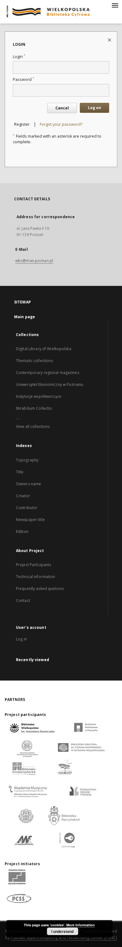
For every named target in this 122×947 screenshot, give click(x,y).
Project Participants (33, 564)
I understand (62, 931)
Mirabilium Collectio (34, 408)
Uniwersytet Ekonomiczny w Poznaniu (49, 384)
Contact (23, 600)
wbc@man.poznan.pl (34, 260)
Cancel (62, 108)
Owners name (28, 484)
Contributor (26, 507)
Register (22, 124)
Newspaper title (30, 519)
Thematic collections (34, 360)
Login (19, 56)
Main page (24, 316)
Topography (27, 460)
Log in (21, 639)
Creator (23, 495)
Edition (22, 531)
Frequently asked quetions (40, 588)
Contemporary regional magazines (47, 372)
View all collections (33, 426)
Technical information (35, 576)
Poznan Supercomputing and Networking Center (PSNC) (64, 937)
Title (20, 472)
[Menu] (114, 5)
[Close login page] (110, 39)
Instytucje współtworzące (38, 396)
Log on (94, 107)
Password (23, 79)
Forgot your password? (61, 124)
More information (80, 925)
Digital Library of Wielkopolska (43, 348)
